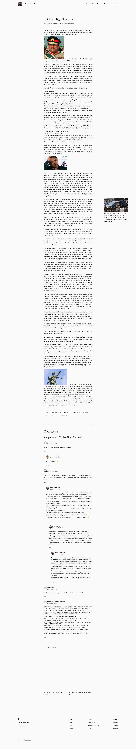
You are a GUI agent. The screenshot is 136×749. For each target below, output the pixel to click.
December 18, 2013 (52, 443)
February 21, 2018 (52, 589)
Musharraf (85, 412)
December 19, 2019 (52, 603)
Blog (66, 23)
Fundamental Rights (56, 412)
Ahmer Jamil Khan (31, 4)
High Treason (67, 412)
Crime (46, 412)
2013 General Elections (55, 207)
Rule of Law (55, 415)
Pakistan (47, 415)
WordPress (28, 740)
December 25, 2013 (57, 527)
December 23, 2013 (55, 457)
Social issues (64, 415)
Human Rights (76, 412)
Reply (45, 451)
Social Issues (71, 23)
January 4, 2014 (59, 554)
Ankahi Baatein (51, 470)
